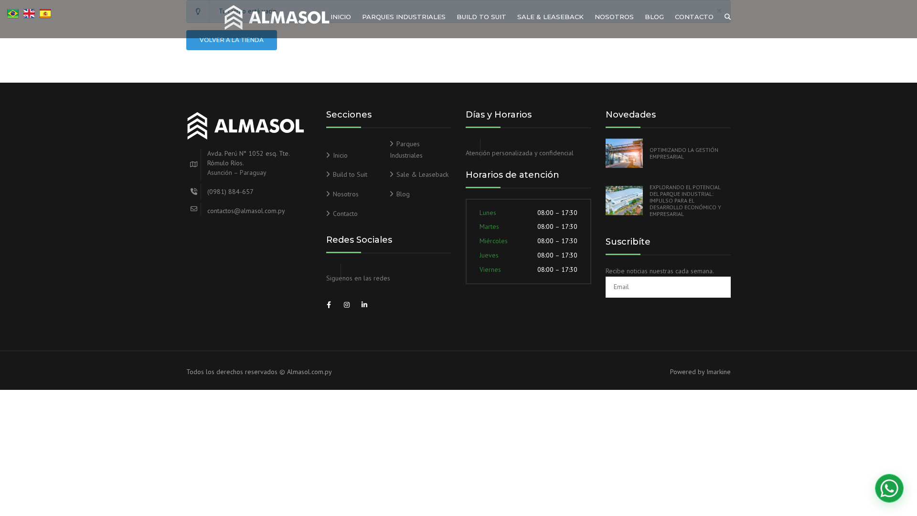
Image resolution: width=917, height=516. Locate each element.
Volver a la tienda (232, 39)
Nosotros (614, 17)
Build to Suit (481, 17)
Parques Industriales (404, 17)
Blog (654, 17)
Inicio (341, 17)
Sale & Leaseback (550, 17)
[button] (889, 488)
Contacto (694, 17)
